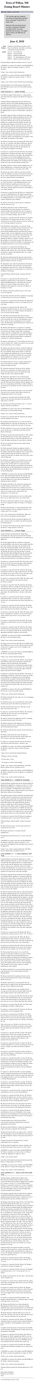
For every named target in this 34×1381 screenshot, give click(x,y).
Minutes (10, 12)
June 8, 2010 (16, 12)
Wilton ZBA (3, 12)
